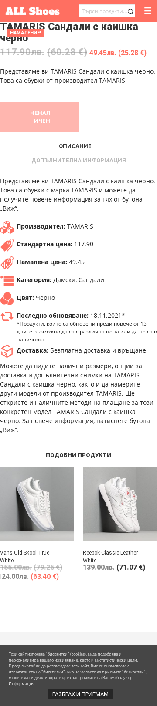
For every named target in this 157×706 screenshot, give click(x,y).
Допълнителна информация (78, 160)
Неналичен (40, 117)
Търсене (130, 11)
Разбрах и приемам (80, 694)
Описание (75, 146)
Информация (21, 683)
